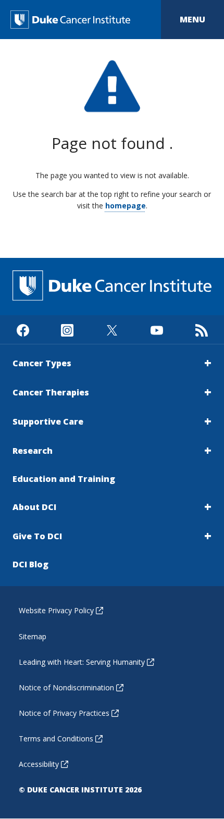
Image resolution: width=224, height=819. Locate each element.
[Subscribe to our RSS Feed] (201, 329)
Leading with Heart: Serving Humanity (82, 662)
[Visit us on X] (112, 329)
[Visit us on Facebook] (22, 329)
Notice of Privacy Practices (64, 713)
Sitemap (32, 636)
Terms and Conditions (56, 738)
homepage (125, 205)
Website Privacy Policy (56, 610)
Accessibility (39, 764)
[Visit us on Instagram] (67, 329)
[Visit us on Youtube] (156, 329)
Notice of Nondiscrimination (66, 687)
